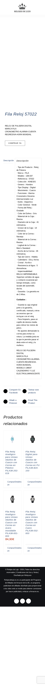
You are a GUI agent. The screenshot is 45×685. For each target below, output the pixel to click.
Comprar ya (15, 143)
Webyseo (27, 575)
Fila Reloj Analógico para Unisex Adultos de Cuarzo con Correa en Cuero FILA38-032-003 (32, 522)
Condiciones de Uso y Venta (27, 572)
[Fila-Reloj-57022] (22, 68)
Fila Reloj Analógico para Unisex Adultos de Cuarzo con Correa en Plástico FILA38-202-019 (11, 462)
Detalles (17, 482)
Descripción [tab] (8, 160)
